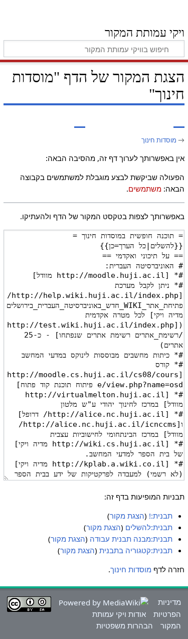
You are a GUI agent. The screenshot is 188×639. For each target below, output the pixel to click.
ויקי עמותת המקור (144, 34)
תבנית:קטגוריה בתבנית (135, 550)
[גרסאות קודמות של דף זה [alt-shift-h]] (61, 120)
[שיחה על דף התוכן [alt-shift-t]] (156, 120)
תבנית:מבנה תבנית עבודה (131, 539)
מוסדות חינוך (158, 139)
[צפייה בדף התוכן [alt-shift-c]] (178, 120)
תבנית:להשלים (148, 527)
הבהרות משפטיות (124, 625)
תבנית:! (160, 516)
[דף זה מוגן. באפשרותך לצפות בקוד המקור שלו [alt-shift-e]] (79, 120)
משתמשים (144, 189)
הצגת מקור (127, 516)
